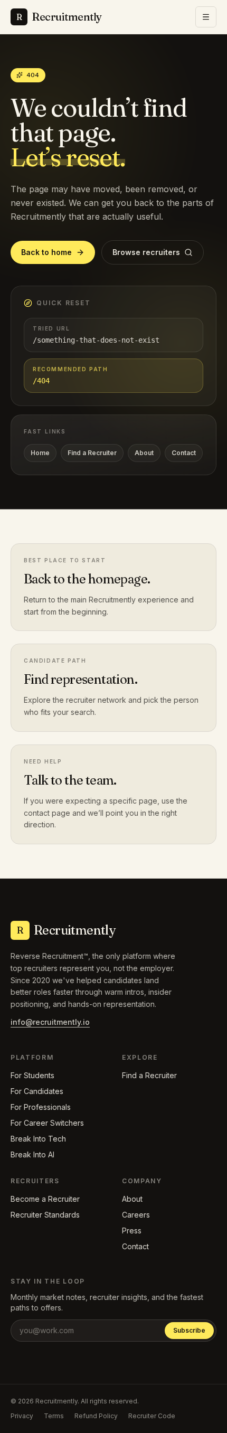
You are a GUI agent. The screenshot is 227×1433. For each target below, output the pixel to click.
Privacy (22, 1416)
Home (40, 453)
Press (131, 1230)
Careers (136, 1214)
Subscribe (189, 1330)
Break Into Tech (38, 1138)
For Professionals (41, 1106)
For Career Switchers (47, 1122)
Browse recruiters (146, 252)
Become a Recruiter (45, 1198)
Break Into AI (32, 1154)
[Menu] (205, 16)
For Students (32, 1075)
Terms (54, 1416)
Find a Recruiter (92, 453)
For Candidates (37, 1091)
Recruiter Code (151, 1416)
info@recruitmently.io (50, 1021)
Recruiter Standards (45, 1214)
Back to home (46, 252)
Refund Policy (96, 1416)
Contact (184, 453)
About (144, 453)
